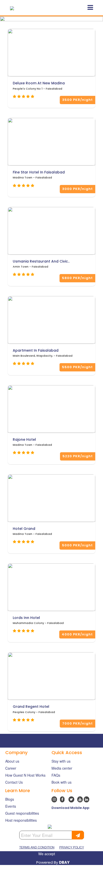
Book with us (62, 782)
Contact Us (14, 782)
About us (12, 761)
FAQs (56, 775)
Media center (62, 768)
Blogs (9, 799)
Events (10, 806)
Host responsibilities (21, 820)
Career (10, 768)
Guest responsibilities (22, 813)
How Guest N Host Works (25, 775)
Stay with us (61, 761)
